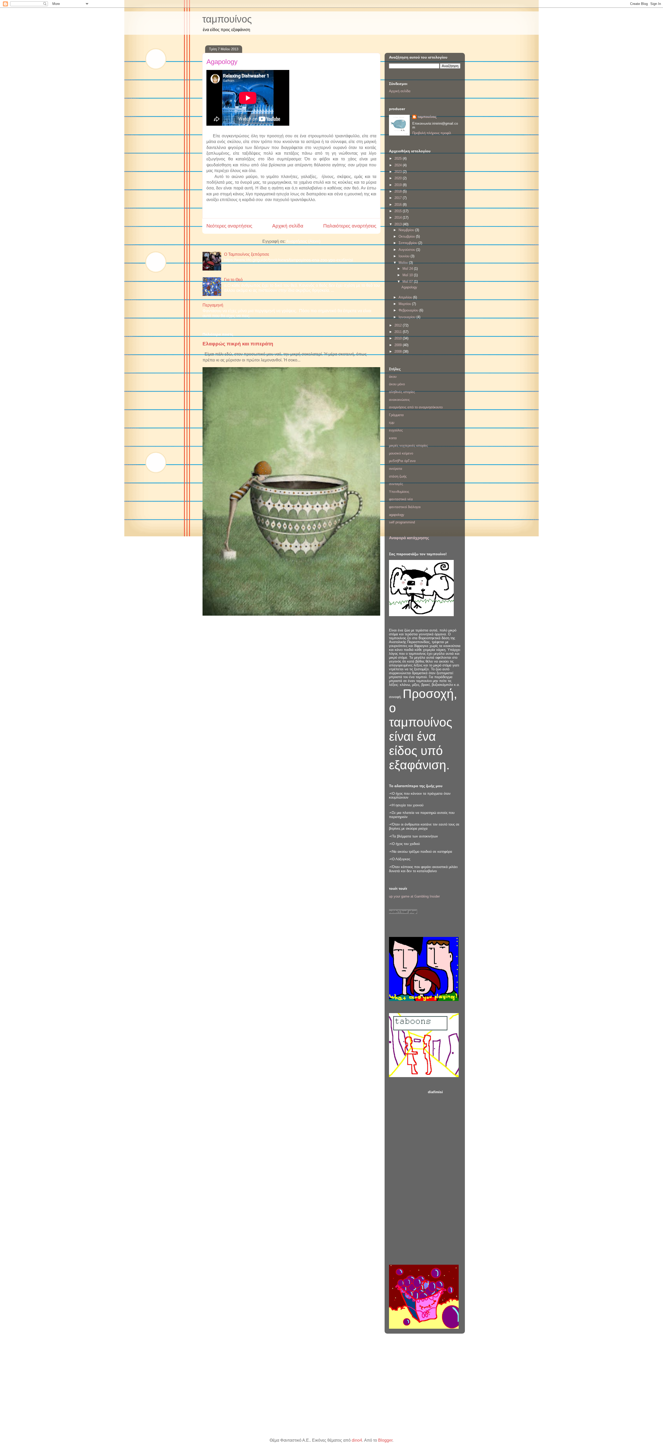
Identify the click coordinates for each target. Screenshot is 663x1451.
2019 (398, 185)
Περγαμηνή (213, 305)
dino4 (357, 1440)
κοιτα (393, 438)
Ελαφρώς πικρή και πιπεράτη (238, 343)
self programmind (402, 522)
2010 (398, 338)
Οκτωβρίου (407, 236)
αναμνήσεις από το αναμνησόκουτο (416, 407)
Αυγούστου (407, 250)
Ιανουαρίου (407, 317)
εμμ (391, 422)
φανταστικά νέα (401, 499)
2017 (398, 198)
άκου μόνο (397, 384)
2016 (398, 205)
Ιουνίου (404, 256)
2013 (398, 224)
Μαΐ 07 (408, 281)
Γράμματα (396, 415)
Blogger (385, 1440)
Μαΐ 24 (408, 269)
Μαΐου (404, 263)
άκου (393, 377)
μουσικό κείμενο (401, 453)
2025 (398, 158)
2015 (398, 211)
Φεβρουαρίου (409, 310)
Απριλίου (406, 297)
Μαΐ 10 (408, 275)
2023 (398, 172)
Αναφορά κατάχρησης (409, 538)
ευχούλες (396, 430)
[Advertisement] (444, 1175)
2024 (398, 165)
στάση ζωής (398, 476)
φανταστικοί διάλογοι (405, 507)
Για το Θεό (233, 280)
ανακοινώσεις (399, 400)
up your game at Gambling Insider (414, 896)
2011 (398, 332)
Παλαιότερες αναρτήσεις (349, 226)
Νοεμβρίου (407, 230)
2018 (398, 191)
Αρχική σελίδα (287, 226)
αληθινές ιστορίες (402, 392)
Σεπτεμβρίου (408, 243)
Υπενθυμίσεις (399, 492)
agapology (396, 515)
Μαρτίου (405, 304)
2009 (398, 345)
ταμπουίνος (227, 19)
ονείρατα (395, 469)
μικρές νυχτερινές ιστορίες (408, 445)
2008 (398, 351)
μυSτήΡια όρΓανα (402, 461)
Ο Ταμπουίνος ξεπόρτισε (246, 254)
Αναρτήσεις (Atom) (303, 241)
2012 (398, 325)
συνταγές (396, 484)
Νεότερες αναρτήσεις (229, 226)
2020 (398, 178)
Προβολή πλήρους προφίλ (431, 133)
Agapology (221, 62)
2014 (398, 217)
